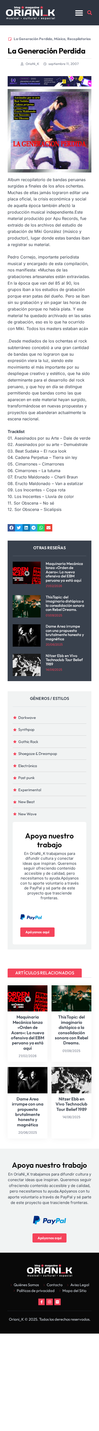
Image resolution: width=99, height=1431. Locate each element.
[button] (79, 12)
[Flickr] (57, 1302)
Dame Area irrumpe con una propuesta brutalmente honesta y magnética (65, 632)
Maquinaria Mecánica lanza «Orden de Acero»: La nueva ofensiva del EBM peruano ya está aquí (64, 572)
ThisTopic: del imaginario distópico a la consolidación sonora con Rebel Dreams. (65, 603)
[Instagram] (49, 1302)
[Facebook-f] (41, 1302)
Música (59, 39)
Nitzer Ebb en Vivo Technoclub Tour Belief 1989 (64, 659)
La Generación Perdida (33, 39)
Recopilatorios (79, 39)
